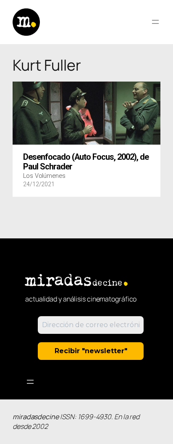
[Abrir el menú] (155, 22)
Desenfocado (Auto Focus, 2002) (86, 162)
